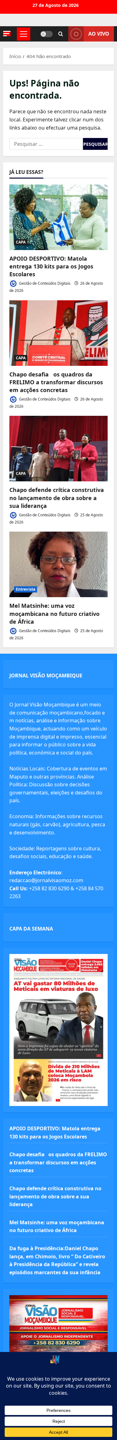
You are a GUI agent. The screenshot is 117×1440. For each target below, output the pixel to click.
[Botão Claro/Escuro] (46, 34)
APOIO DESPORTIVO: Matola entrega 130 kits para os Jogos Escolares (51, 266)
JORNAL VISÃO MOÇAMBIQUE (45, 675)
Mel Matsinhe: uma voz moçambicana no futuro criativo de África (54, 613)
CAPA (21, 242)
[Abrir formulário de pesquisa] (60, 34)
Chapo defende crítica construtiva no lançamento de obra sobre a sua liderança (56, 497)
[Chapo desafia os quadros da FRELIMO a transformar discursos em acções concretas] (58, 333)
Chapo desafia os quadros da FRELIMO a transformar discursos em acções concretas (56, 382)
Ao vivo (98, 33)
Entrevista (25, 589)
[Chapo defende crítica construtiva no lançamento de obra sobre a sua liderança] (58, 448)
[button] (7, 33)
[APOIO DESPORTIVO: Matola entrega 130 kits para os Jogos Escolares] (58, 217)
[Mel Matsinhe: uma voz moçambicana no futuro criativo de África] (58, 564)
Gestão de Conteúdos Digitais (44, 283)
